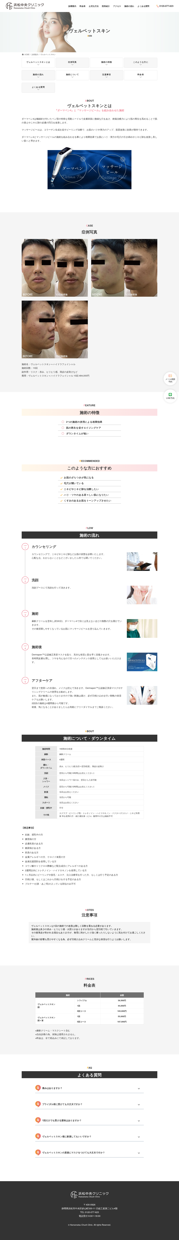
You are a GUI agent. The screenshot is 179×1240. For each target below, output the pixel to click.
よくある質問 (38, 87)
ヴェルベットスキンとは (38, 62)
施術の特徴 (106, 62)
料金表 (140, 74)
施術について (72, 74)
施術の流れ (38, 74)
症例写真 (72, 62)
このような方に (140, 62)
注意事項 (106, 74)
